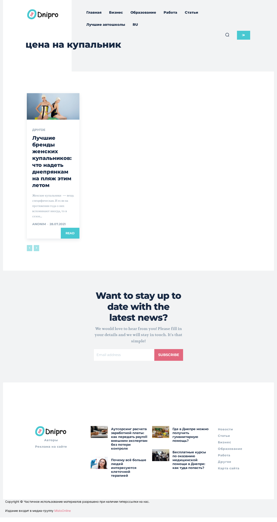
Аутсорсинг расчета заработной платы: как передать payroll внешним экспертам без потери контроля (129, 438)
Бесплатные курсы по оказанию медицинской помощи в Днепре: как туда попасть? (189, 460)
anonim (39, 224)
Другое (38, 129)
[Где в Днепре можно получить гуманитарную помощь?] (160, 432)
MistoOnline (62, 510)
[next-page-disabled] (36, 248)
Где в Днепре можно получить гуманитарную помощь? (190, 435)
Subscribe (168, 355)
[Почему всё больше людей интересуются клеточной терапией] (99, 463)
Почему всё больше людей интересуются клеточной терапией (128, 468)
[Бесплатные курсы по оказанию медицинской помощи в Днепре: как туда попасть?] (160, 455)
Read (70, 233)
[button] (227, 34)
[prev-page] (29, 248)
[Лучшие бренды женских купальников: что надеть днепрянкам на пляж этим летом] (53, 106)
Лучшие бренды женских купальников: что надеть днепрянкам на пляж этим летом (52, 161)
